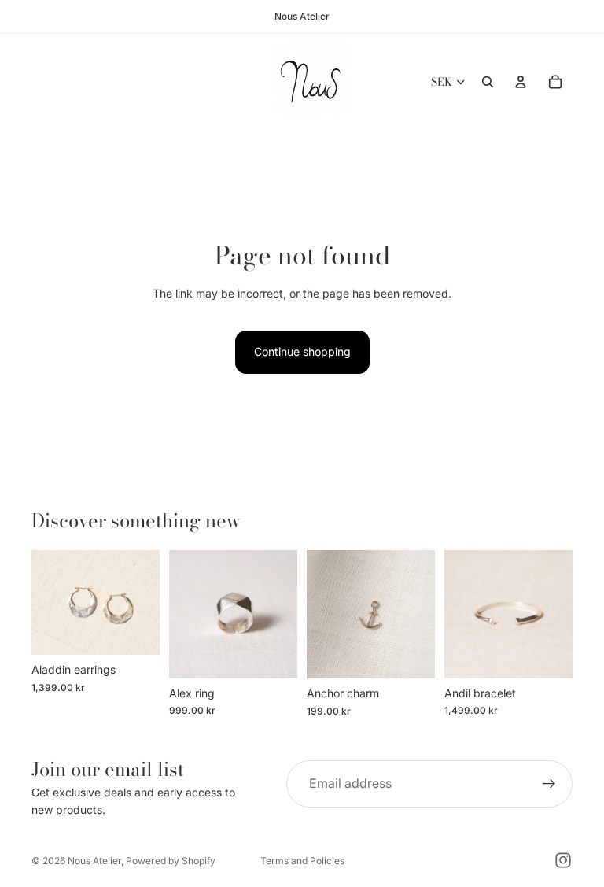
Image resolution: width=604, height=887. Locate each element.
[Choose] (135, 631)
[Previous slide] (48, 603)
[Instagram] (563, 860)
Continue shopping (302, 351)
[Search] (487, 82)
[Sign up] (548, 783)
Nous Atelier (94, 861)
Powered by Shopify (170, 861)
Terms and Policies (302, 861)
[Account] (520, 82)
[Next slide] (142, 603)
